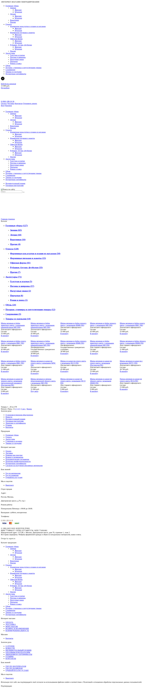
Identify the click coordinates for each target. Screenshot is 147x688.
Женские (18, 10)
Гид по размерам (12, 475)
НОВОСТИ (10, 648)
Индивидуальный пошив (15, 183)
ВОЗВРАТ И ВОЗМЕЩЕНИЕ (17, 628)
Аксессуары (10, 53)
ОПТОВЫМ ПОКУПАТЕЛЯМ (18, 652)
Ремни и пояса (15, 63)
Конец (29, 409)
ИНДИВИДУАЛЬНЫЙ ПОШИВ (18, 650)
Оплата (4, 103)
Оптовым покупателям (15, 185)
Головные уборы (12, 6)
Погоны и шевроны (18, 57)
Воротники (14, 20)
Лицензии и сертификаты (16, 423)
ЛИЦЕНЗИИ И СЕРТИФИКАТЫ (19, 654)
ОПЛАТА (9, 622)
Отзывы (9, 425)
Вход (3, 106)
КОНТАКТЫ (11, 658)
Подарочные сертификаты (16, 74)
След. (23, 409)
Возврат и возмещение (14, 457)
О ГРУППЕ (10, 646)
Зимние (13, 8)
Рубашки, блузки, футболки (21, 45)
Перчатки (14, 61)
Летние (13, 14)
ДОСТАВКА (11, 624)
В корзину (5, 336)
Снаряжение (10, 70)
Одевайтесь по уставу (14, 477)
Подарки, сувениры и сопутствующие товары (23, 68)
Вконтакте (10, 485)
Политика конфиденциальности (18, 461)
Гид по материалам (13, 473)
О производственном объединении (19, 415)
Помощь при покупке (14, 455)
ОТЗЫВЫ (9, 656)
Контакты (19, 103)
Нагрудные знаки (17, 59)
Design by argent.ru (8, 538)
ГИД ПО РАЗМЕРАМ (14, 668)
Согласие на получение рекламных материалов (24, 465)
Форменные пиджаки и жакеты (22, 33)
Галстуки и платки (17, 55)
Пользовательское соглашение (17, 459)
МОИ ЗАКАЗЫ (12, 626)
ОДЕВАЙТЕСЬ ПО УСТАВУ (17, 670)
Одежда (9, 24)
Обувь (8, 66)
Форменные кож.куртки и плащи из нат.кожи (28, 26)
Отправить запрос (30, 103)
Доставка (10, 103)
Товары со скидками (14, 72)
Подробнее (5, 88)
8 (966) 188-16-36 (7, 101)
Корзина (8, 106)
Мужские (18, 12)
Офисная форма (16, 39)
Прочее (13, 22)
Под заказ (34, 391)
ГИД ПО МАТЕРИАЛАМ (16, 666)
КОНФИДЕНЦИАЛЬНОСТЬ (17, 631)
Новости (9, 417)
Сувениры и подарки (14, 441)
